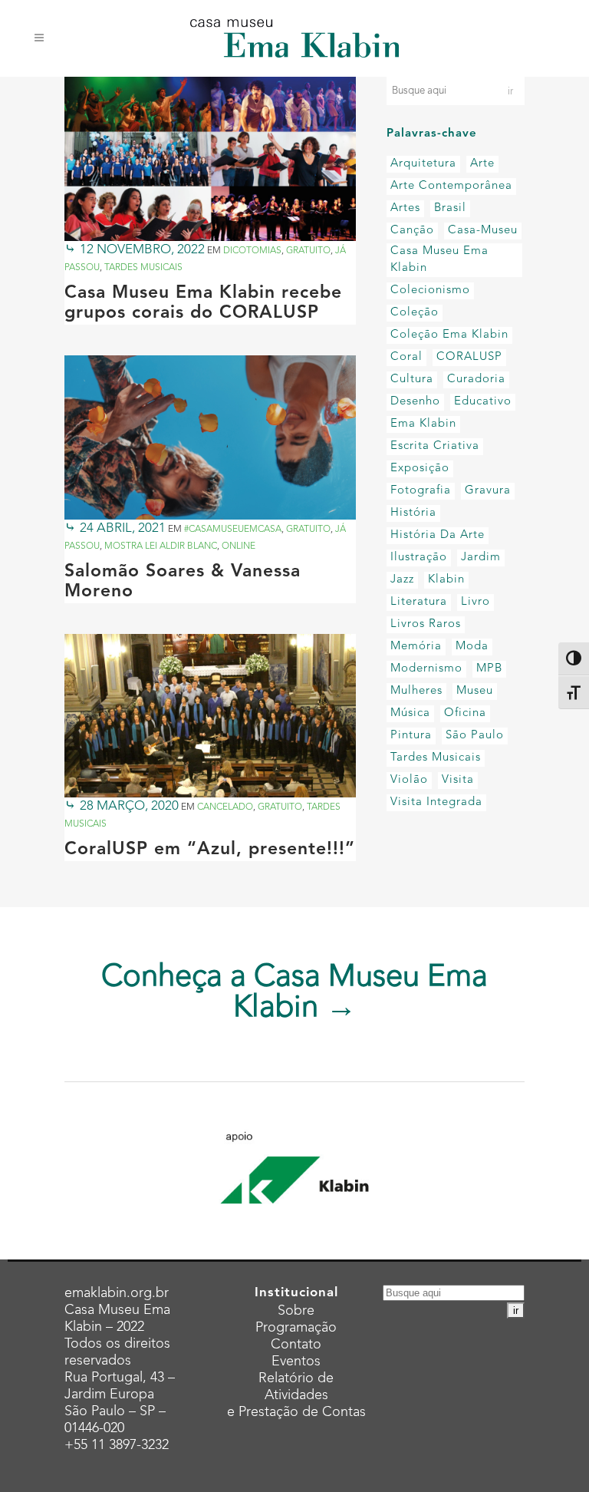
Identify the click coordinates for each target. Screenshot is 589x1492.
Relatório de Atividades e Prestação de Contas (296, 1395)
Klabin (446, 580)
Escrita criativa (434, 446)
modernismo (426, 669)
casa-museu (483, 230)
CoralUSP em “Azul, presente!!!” (209, 850)
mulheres (416, 691)
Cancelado (225, 807)
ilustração (418, 557)
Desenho (415, 402)
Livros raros (425, 624)
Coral (406, 357)
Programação (296, 1328)
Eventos (296, 1361)
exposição (419, 468)
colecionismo (430, 290)
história (413, 513)
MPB (489, 669)
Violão (409, 780)
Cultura (411, 379)
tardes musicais (435, 758)
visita (458, 780)
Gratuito (308, 251)
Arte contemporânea (451, 186)
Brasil (450, 208)
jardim (481, 557)
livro (475, 602)
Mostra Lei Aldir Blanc (160, 546)
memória (416, 646)
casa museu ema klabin (439, 260)
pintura (411, 735)
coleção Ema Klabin (449, 335)
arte (482, 164)
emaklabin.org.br (116, 1293)
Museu (474, 691)
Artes (405, 208)
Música (410, 713)
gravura (488, 491)
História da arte (437, 535)
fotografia (420, 491)
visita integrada (436, 802)
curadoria (476, 379)
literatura (418, 602)
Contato (296, 1345)
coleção (414, 313)
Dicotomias (252, 251)
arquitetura (423, 164)
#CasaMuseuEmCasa (232, 529)
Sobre (296, 1311)
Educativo (483, 402)
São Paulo (475, 735)
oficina (465, 713)
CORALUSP (469, 357)
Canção (412, 230)
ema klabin (423, 424)
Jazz (402, 580)
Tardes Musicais (143, 267)
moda (472, 646)
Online (238, 546)
